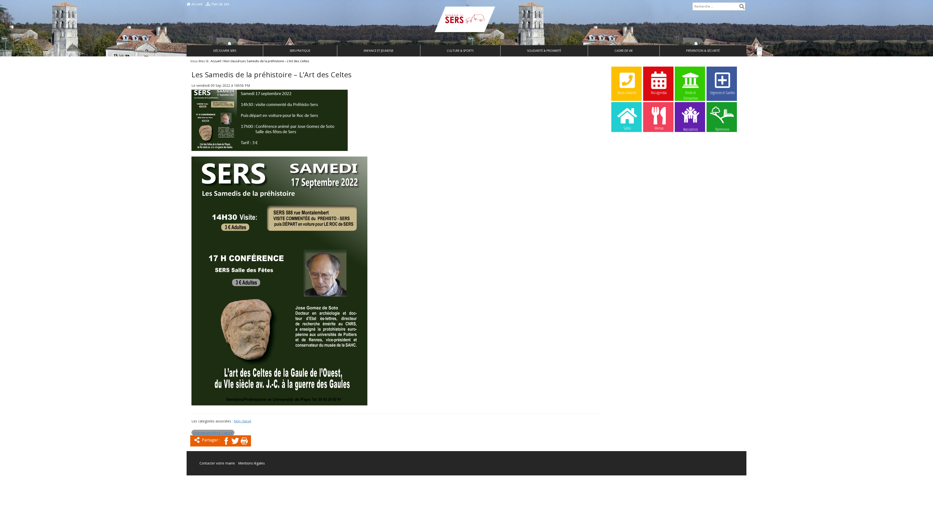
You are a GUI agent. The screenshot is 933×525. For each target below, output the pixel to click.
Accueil (196, 4)
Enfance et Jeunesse (378, 51)
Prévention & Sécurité (703, 51)
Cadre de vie (623, 51)
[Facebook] (226, 445)
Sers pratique (300, 51)
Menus (659, 128)
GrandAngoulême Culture (213, 432)
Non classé (232, 61)
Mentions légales (251, 463)
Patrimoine (722, 129)
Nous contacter (627, 92)
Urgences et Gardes (722, 92)
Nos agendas (659, 92)
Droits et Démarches (690, 93)
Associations (690, 129)
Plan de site (219, 4)
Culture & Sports (460, 51)
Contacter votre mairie (217, 463)
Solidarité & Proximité (544, 51)
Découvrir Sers (224, 51)
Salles (627, 128)
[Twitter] (235, 445)
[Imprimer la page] (244, 445)
